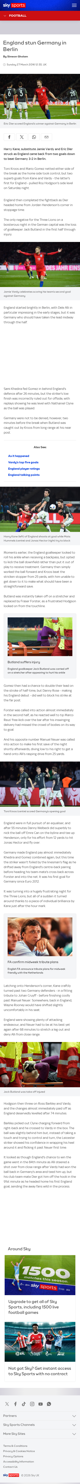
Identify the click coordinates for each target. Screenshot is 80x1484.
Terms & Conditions (15, 1446)
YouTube (40, 1404)
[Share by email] (46, 137)
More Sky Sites (14, 1433)
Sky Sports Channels (19, 1424)
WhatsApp (49, 1404)
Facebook (15, 1404)
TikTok (24, 1404)
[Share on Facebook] (9, 137)
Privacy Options (13, 1456)
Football (17, 15)
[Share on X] (21, 137)
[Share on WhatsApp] (34, 137)
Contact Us (10, 1466)
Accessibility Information (18, 1461)
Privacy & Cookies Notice (19, 1451)
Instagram (32, 1404)
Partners (10, 1415)
